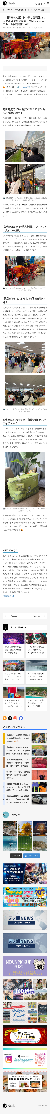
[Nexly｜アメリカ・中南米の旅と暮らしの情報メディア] (9, 6)
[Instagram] (39, 4)
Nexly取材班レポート (20, 28)
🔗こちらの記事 (23, 87)
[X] (36, 4)
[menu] (47, 2)
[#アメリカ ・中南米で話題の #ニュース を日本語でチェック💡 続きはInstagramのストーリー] (40, 843)
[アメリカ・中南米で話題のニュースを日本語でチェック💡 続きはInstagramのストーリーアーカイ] (40, 828)
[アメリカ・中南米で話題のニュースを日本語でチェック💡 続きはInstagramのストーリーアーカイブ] (10, 828)
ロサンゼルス (41, 28)
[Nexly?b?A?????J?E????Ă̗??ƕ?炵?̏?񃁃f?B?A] (9, 1108)
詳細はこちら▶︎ (9, 596)
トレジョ (32, 28)
